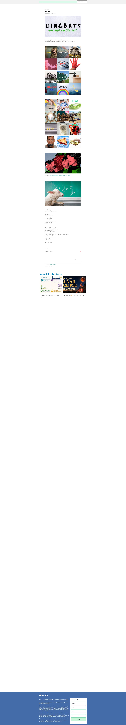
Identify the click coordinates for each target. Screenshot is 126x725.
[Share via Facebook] (45, 248)
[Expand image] (51, 52)
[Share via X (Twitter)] (47, 248)
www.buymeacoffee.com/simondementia (55, 716)
